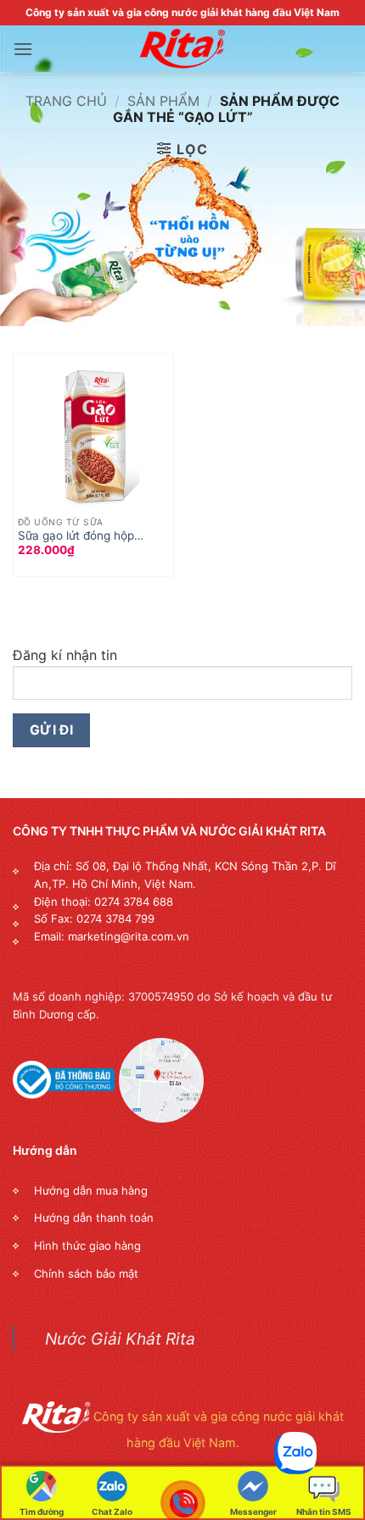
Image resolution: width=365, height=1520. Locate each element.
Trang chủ (66, 100)
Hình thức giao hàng (87, 1245)
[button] (23, 48)
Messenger (253, 1511)
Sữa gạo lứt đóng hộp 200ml (76, 536)
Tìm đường (42, 1511)
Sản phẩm (163, 100)
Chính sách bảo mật (86, 1273)
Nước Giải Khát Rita (120, 1339)
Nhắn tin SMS (323, 1511)
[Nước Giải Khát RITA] (182, 49)
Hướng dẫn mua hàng (91, 1190)
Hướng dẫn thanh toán (94, 1217)
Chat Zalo (112, 1511)
